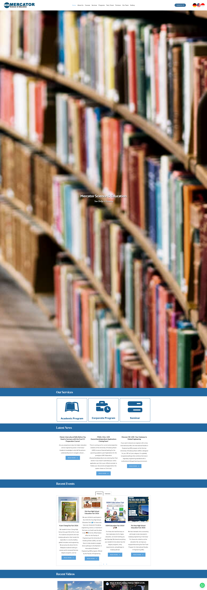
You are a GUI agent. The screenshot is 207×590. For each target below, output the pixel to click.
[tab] (99, 494)
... (84, 453)
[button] (202, 585)
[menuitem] (74, 5)
